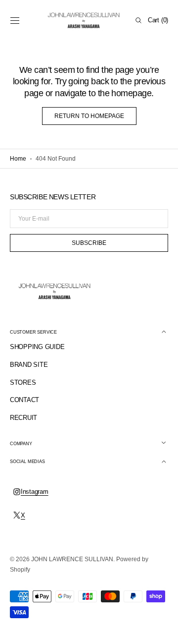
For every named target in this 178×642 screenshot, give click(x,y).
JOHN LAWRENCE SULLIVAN (72, 559)
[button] (15, 20)
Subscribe (89, 242)
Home (18, 158)
